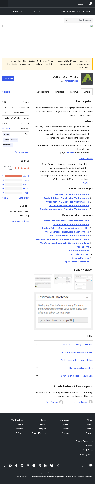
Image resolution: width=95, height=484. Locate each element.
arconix (6, 134)
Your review (24, 198)
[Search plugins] (66, 20)
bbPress (88, 450)
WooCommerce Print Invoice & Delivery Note (67, 232)
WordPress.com (84, 441)
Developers (41, 428)
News (90, 424)
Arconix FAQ (83, 247)
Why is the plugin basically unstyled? (76, 352)
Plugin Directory (86, 11)
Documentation (86, 158)
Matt (89, 445)
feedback (14, 140)
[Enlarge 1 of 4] (89, 278)
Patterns (65, 433)
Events (20, 424)
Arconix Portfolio (80, 258)
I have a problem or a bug (81, 368)
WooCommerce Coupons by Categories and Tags (64, 243)
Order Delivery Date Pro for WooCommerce (67, 202)
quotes (6, 140)
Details (87, 92)
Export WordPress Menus (76, 261)
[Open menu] (4, 3)
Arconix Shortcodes (79, 250)
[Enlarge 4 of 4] (89, 295)
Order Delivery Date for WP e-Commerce (68, 235)
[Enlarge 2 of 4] (69, 278)
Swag (19, 433)
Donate (18, 428)
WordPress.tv (39, 433)
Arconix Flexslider (80, 254)
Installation (59, 92)
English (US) (7, 129)
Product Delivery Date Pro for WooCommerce (66, 198)
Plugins (66, 428)
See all (5, 198)
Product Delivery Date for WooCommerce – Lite (65, 228)
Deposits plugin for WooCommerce (71, 194)
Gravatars (70, 153)
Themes (65, 424)
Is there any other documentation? (77, 360)
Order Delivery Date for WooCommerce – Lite (66, 220)
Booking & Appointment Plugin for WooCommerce (64, 209)
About (90, 420)
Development (43, 92)
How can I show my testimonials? (77, 344)
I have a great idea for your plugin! (77, 376)
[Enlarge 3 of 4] (49, 278)
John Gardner (52, 402)
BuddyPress (86, 454)
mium (85, 183)
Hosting (89, 428)
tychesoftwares (71, 81)
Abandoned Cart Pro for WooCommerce (69, 205)
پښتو (84, 465)
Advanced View (22, 152)
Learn (43, 420)
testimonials (7, 145)
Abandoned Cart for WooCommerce (71, 224)
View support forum (20, 221)
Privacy (89, 433)
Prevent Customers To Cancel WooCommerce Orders (62, 239)
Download (8, 79)
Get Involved (17, 420)
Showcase (64, 420)
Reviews (74, 92)
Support (6, 92)
